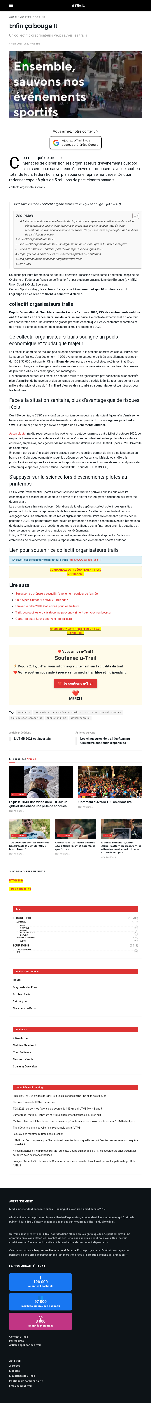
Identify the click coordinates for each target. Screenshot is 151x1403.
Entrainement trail (20, 1386)
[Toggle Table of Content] (134, 216)
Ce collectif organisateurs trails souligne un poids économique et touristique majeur (72, 244)
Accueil (13, 16)
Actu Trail (40, 16)
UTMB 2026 (16, 881)
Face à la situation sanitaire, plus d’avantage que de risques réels (60, 249)
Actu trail (15, 1361)
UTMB (17, 980)
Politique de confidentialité (26, 1381)
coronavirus (42, 712)
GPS (18, 952)
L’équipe (14, 1371)
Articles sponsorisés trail (25, 1345)
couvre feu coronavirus (67, 712)
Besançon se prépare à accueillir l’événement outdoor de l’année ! (57, 594)
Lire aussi (24, 264)
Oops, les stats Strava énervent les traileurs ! (44, 619)
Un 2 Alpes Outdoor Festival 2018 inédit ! (41, 600)
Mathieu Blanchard (24, 1045)
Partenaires (16, 1341)
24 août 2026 (17, 854)
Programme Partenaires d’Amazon (55, 1250)
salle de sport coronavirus (27, 718)
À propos (14, 1366)
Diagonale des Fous (25, 987)
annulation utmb (56, 718)
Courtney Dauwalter (25, 1067)
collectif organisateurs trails (36, 239)
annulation (24, 712)
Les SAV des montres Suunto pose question (38, 1134)
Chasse (23, 930)
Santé (23, 941)
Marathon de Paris (24, 1008)
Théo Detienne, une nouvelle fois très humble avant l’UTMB (47, 1128)
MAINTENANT (75, 574)
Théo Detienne (22, 1052)
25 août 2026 (17, 811)
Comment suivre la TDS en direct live (104, 802)
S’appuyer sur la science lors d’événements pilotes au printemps (59, 254)
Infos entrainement (26, 938)
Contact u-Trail (18, 1337)
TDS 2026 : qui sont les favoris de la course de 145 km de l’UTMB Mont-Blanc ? (29, 846)
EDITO (107, 835)
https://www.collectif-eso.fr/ (85, 560)
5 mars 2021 (15, 43)
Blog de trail (26, 16)
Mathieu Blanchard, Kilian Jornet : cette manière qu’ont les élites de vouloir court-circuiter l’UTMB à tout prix (121, 848)
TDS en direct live (20, 889)
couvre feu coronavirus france (103, 712)
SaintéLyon (20, 1001)
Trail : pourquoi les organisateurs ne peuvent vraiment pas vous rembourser (63, 612)
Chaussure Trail (24, 950)
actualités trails (80, 718)
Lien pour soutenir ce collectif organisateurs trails (50, 259)
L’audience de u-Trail (22, 1376)
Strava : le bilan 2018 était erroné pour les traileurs (47, 606)
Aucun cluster (18, 433)
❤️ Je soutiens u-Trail (75, 683)
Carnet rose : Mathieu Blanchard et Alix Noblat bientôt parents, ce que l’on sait (75, 846)
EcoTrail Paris (21, 994)
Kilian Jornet (21, 1038)
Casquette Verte (23, 1059)
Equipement (21, 945)
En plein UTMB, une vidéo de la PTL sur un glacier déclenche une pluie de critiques (38, 804)
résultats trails (27, 933)
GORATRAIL (24, 928)
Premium (24, 935)
